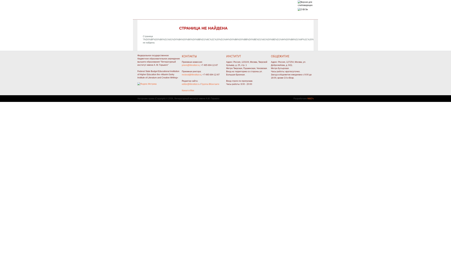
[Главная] (305, 5)
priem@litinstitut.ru (191, 65)
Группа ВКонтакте (210, 84)
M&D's (310, 98)
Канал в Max (188, 90)
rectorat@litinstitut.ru (191, 74)
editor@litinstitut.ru (191, 84)
